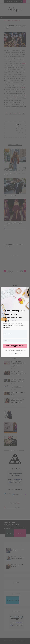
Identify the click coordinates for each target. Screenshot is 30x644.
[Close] (27, 288)
